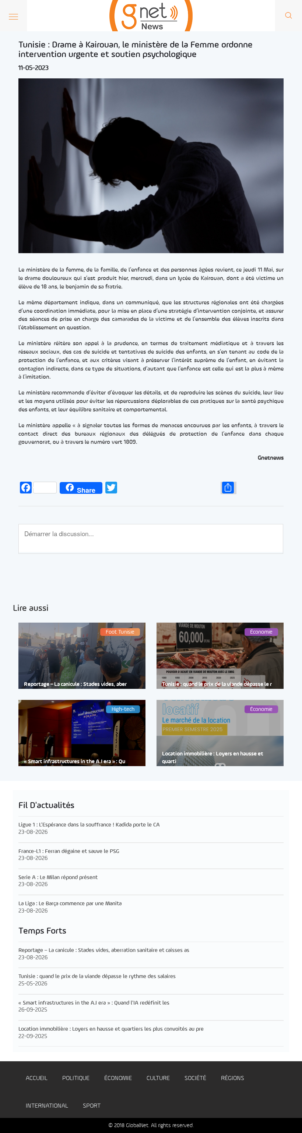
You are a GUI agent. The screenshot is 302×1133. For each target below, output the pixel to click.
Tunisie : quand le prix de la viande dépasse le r (217, 684)
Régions (232, 1078)
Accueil (37, 1078)
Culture (158, 1078)
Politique (75, 1078)
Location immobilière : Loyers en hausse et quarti (212, 758)
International (47, 1106)
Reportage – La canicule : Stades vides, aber (75, 684)
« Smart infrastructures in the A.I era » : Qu (74, 762)
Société (195, 1078)
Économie (118, 1078)
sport (92, 1106)
